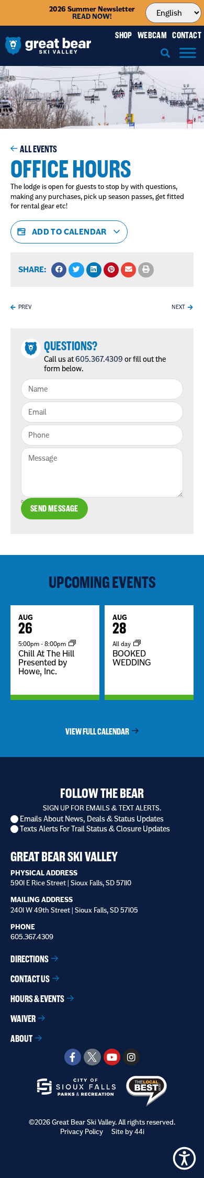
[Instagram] (131, 1057)
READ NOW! (92, 16)
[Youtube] (112, 1057)
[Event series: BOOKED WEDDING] (137, 643)
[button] (165, 53)
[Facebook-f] (72, 1057)
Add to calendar (69, 232)
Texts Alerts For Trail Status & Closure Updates (95, 829)
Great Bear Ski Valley (64, 857)
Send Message (54, 508)
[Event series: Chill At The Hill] (72, 643)
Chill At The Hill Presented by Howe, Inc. (46, 662)
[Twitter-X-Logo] (92, 1057)
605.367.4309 (99, 359)
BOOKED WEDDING (131, 658)
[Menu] (187, 53)
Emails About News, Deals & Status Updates (92, 819)
